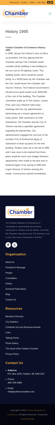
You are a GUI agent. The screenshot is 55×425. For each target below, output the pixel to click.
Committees (11, 278)
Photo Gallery (11, 343)
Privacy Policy (12, 354)
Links (8, 332)
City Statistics (11, 322)
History (8, 37)
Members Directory (14, 316)
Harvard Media (27, 419)
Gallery (24, 2)
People (8, 273)
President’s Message (15, 267)
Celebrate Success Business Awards (22, 327)
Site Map (41, 2)
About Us (9, 262)
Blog (7, 294)
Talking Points (12, 338)
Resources (14, 2)
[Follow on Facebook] (8, 245)
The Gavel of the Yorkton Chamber (21, 348)
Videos (33, 2)
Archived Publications (15, 289)
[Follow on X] (14, 245)
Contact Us (10, 300)
